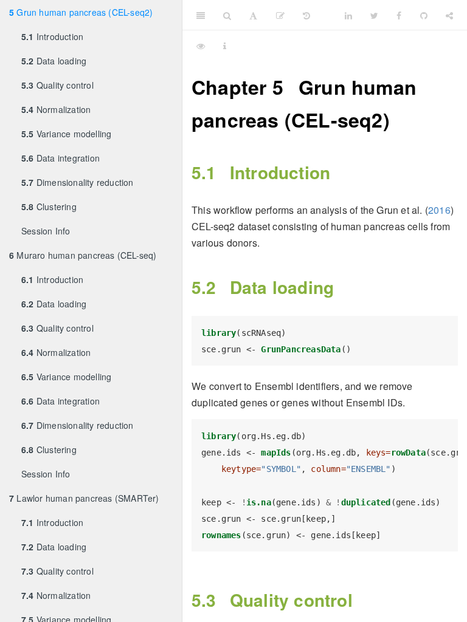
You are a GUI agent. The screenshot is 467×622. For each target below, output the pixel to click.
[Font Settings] (253, 15)
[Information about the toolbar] (224, 45)
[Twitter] (374, 15)
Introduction (52, 36)
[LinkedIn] (348, 15)
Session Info (45, 231)
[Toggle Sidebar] (200, 15)
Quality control (57, 85)
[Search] (227, 15)
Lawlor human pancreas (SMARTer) (84, 498)
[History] (306, 15)
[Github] (424, 15)
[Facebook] (398, 15)
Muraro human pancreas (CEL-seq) (83, 255)
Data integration (60, 158)
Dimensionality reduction (77, 182)
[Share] (449, 15)
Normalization (56, 109)
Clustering (49, 206)
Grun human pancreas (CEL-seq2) (81, 12)
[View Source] (200, 45)
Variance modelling (66, 134)
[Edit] (280, 15)
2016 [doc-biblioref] (439, 210)
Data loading (53, 61)
